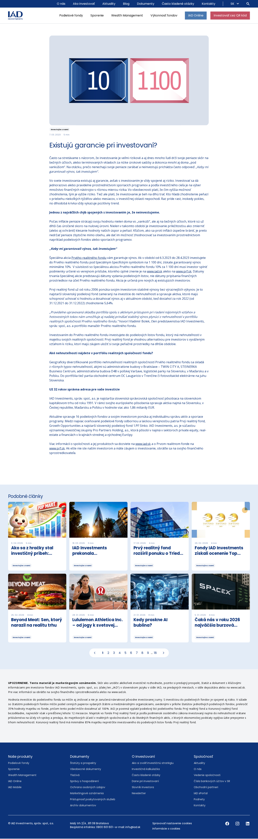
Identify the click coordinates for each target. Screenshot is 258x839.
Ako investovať (84, 4)
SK (233, 4)
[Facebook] (227, 824)
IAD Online (195, 15)
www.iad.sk (154, 271)
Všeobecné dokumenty (85, 769)
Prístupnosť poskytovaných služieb (92, 799)
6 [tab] (131, 653)
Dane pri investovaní (145, 781)
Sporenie (97, 15)
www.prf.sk (184, 271)
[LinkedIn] (247, 824)
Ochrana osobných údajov (87, 787)
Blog (126, 4)
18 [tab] (155, 653)
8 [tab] (142, 653)
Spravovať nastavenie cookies (172, 823)
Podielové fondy (71, 15)
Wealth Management (127, 15)
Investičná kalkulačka (146, 769)
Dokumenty (145, 4)
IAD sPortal (201, 793)
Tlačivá (75, 775)
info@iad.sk (132, 827)
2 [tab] (108, 653)
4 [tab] (120, 653)
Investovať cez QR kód (230, 15)
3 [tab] (114, 653)
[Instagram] (238, 824)
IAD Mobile (15, 787)
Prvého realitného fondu (88, 258)
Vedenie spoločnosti (207, 775)
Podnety (199, 799)
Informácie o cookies (166, 829)
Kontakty (208, 4)
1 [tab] (102, 653)
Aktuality (108, 4)
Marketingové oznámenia (87, 793)
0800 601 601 (104, 827)
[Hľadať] (248, 4)
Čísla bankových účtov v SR (212, 781)
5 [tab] (125, 653)
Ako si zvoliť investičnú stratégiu (153, 763)
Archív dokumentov (83, 805)
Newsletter (139, 793)
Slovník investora (143, 787)
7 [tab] (137, 653)
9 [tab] (148, 653)
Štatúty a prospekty (83, 763)
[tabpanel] (129, 574)
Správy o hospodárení (84, 781)
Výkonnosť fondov (164, 15)
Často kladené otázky (178, 4)
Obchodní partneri (206, 787)
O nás (61, 4)
